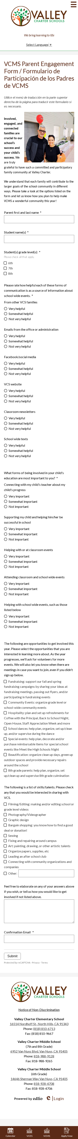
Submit (12, 956)
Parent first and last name (22, 212)
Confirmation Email (19, 932)
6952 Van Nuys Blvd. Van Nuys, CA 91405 (39, 1051)
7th (10, 268)
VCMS (46, 1135)
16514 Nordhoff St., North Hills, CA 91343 (39, 1024)
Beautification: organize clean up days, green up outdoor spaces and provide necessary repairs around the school (38, 760)
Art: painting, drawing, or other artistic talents (39, 846)
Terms (44, 962)
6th (10, 263)
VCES (29, 1135)
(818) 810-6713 (44, 1029)
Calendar (10, 1135)
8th (10, 273)
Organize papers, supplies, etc (28, 851)
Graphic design (18, 820)
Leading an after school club (27, 856)
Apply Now (66, 1135)
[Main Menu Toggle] (73, 4)
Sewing (13, 835)
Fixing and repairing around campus (32, 840)
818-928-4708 (44, 1083)
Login (55, 1098)
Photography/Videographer (27, 814)
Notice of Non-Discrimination (39, 1010)
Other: (12, 873)
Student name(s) (16, 232)
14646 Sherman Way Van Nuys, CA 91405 (39, 1079)
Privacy (36, 962)
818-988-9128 (44, 1056)
